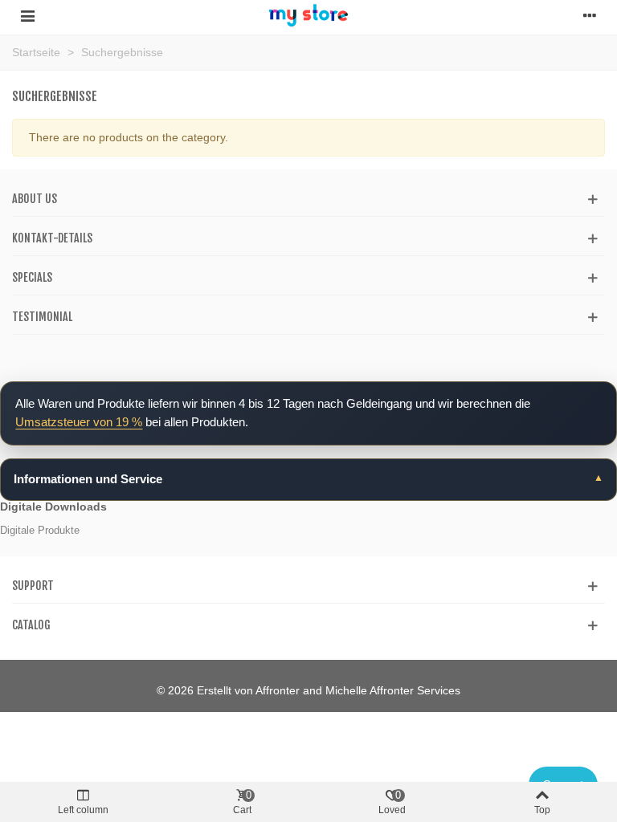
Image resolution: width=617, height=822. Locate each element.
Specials (32, 277)
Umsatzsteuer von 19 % (78, 422)
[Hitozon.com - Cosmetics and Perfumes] (308, 15)
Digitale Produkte (40, 530)
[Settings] (589, 15)
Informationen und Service (88, 479)
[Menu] (27, 15)
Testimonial (42, 317)
